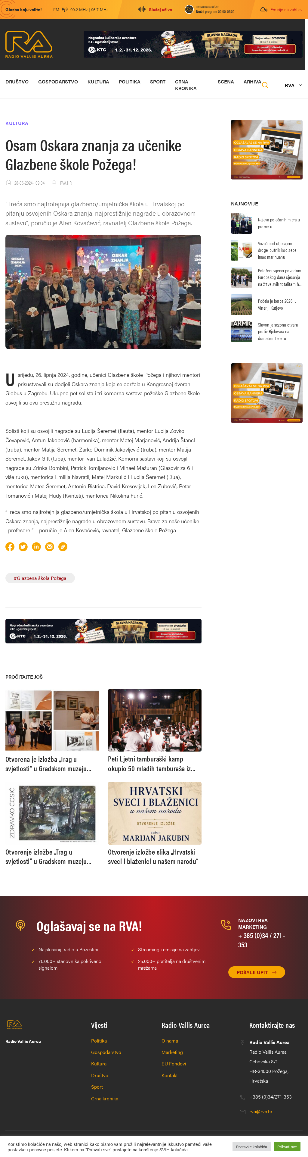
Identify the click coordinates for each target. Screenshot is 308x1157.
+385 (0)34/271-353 (270, 1096)
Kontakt (170, 1075)
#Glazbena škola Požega (40, 577)
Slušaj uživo (160, 9)
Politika (129, 81)
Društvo (17, 81)
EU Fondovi (174, 1063)
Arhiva (252, 81)
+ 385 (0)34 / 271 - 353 (261, 939)
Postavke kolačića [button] (251, 1146)
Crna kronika (186, 85)
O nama (170, 1040)
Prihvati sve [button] (287, 1146)
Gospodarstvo (58, 81)
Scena (226, 81)
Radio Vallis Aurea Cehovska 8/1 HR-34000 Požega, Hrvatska (269, 1061)
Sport (157, 81)
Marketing (172, 1052)
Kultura (98, 81)
